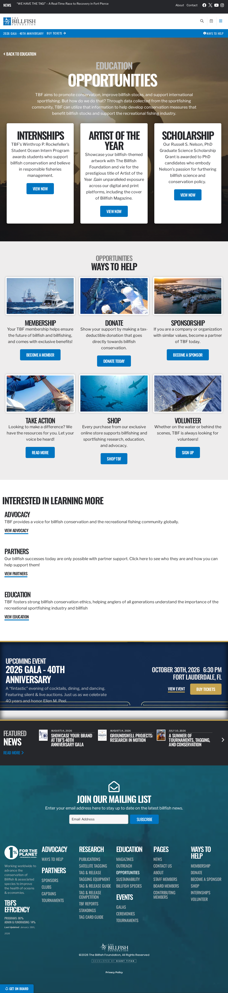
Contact (192, 5)
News (7, 5)
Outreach (124, 866)
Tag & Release (90, 872)
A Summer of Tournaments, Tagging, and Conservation (130, 740)
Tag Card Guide (91, 917)
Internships (200, 892)
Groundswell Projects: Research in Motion (72, 737)
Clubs (46, 887)
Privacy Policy (114, 972)
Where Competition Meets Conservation (187, 737)
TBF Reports (88, 903)
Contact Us (162, 866)
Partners (16, 551)
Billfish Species (129, 886)
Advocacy (17, 514)
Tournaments (53, 900)
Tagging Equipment (94, 879)
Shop (195, 886)
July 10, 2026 (118, 730)
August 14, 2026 (61, 730)
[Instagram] (222, 5)
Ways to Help (52, 859)
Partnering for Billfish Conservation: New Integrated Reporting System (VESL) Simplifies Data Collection (70, 5)
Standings (87, 910)
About (179, 5)
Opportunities (128, 872)
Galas (121, 907)
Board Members (166, 886)
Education (17, 594)
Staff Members (165, 879)
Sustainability (128, 879)
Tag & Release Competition (90, 895)
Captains (49, 893)
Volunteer (199, 899)
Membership (200, 866)
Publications (89, 859)
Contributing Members (164, 895)
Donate (196, 872)
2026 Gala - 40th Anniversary (23, 33)
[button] (223, 740)
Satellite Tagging (93, 866)
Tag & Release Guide (95, 886)
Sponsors (50, 880)
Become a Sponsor (206, 879)
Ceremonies (125, 913)
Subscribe (144, 819)
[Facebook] (204, 5)
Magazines (125, 859)
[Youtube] (216, 5)
